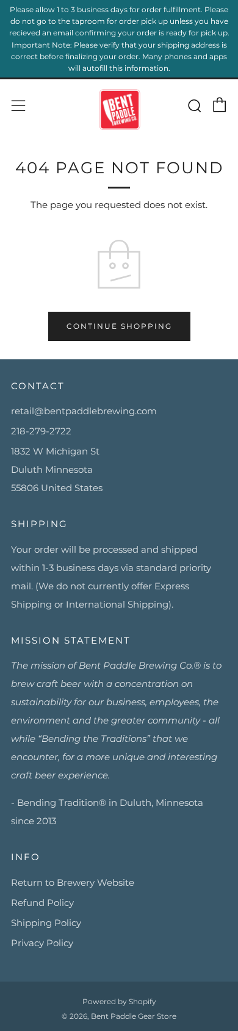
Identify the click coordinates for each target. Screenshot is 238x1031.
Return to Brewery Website (72, 882)
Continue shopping (119, 326)
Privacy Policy (42, 943)
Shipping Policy (46, 923)
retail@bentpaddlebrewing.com (84, 411)
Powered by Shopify (119, 1001)
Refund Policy (42, 902)
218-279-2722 (41, 431)
